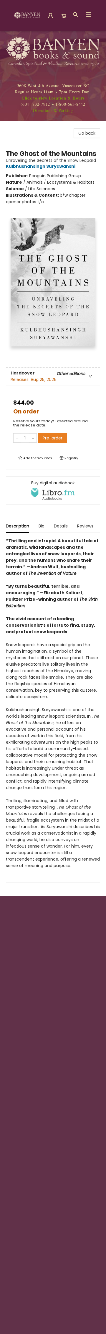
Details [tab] (61, 526)
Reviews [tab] (85, 526)
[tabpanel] (53, 710)
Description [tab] (17, 526)
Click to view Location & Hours (53, 98)
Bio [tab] (41, 526)
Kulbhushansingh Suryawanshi (40, 166)
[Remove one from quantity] (17, 438)
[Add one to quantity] (33, 438)
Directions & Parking (53, 110)
